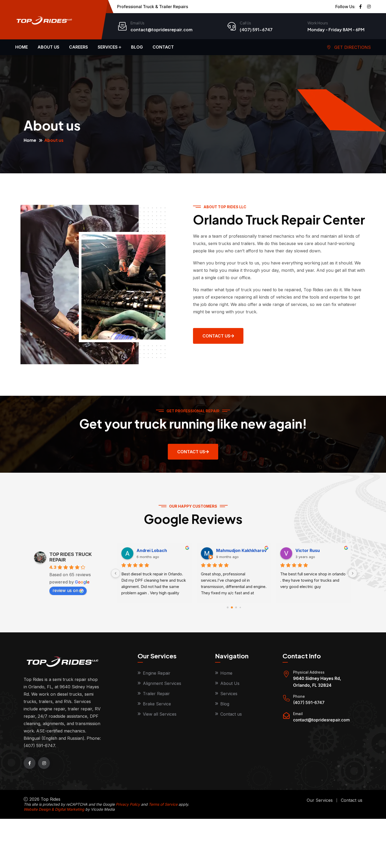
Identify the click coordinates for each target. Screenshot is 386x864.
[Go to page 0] (227, 607)
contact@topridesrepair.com (161, 29)
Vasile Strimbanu (154, 550)
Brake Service (157, 703)
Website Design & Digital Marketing (54, 809)
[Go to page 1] (232, 607)
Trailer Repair (156, 693)
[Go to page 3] (240, 607)
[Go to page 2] (236, 607)
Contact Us (191, 451)
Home (21, 47)
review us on (65, 590)
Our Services (320, 800)
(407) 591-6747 (256, 29)
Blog (137, 47)
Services (108, 47)
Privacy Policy (128, 804)
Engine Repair (156, 673)
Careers (78, 47)
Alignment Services (162, 683)
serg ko (303, 550)
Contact (163, 47)
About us (48, 47)
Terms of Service (163, 804)
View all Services (159, 714)
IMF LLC (224, 550)
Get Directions (352, 47)
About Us (229, 683)
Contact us (231, 714)
